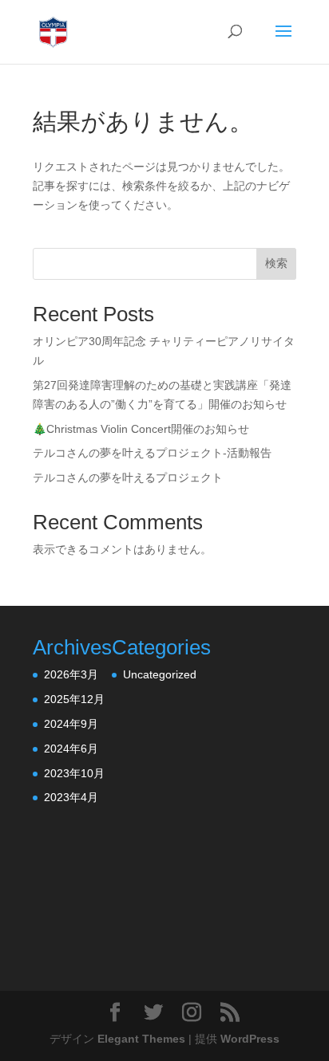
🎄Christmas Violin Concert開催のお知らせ (141, 428)
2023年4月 (71, 797)
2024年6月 (71, 748)
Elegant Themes (141, 1038)
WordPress (249, 1038)
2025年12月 (74, 699)
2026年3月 (71, 674)
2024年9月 (71, 723)
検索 (276, 263)
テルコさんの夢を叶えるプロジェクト (128, 477)
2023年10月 (74, 773)
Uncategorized (159, 674)
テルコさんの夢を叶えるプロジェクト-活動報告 (152, 452)
